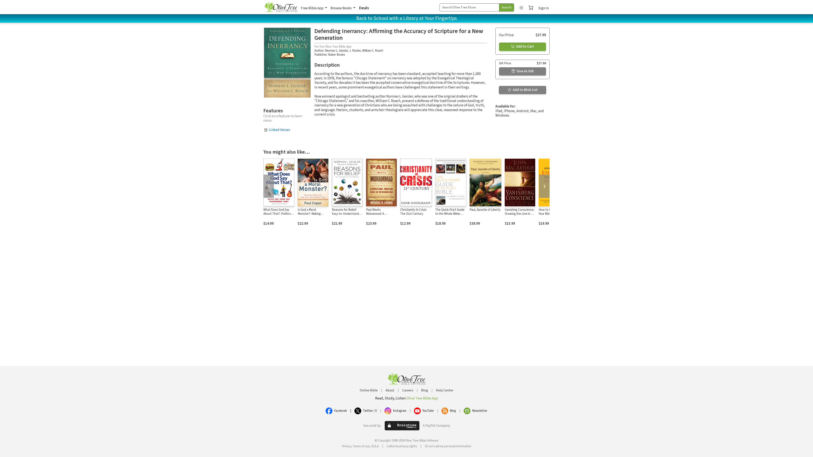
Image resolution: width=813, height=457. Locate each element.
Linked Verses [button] (279, 129)
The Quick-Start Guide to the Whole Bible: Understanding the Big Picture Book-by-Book (450, 216)
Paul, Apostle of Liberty (485, 210)
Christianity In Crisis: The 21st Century (413, 212)
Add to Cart (525, 46)
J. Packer (355, 50)
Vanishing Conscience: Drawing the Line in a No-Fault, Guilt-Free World (519, 216)
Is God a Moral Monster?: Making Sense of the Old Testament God (309, 216)
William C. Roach (372, 50)
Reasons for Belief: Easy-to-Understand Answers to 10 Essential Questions (345, 216)
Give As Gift (525, 71)
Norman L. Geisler (336, 50)
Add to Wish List (525, 89)
